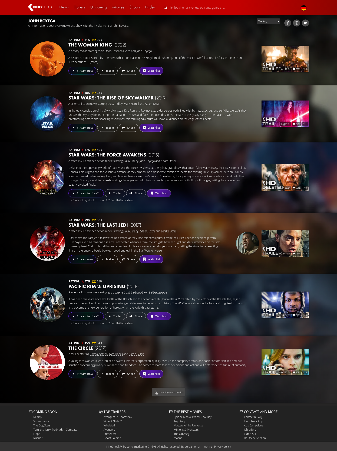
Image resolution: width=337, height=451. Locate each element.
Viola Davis (104, 51)
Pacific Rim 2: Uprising (103, 286)
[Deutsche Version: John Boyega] (303, 7)
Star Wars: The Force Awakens (113, 155)
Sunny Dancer (42, 421)
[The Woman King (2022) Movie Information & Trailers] (47, 58)
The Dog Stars (41, 425)
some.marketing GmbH (141, 447)
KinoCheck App (253, 421)
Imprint (207, 447)
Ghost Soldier (112, 438)
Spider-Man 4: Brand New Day (193, 417)
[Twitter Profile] (305, 22)
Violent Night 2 (113, 421)
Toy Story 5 (180, 421)
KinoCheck (113, 447)
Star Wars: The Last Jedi (104, 225)
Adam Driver (153, 104)
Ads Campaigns (253, 425)
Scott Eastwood (133, 292)
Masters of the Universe (188, 425)
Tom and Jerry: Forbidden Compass (55, 429)
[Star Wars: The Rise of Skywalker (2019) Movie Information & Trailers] (47, 113)
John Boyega (144, 51)
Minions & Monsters (186, 429)
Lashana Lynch (121, 51)
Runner (37, 438)
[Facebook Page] (287, 22)
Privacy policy (222, 447)
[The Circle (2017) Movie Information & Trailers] (47, 362)
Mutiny (37, 417)
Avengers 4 (110, 429)
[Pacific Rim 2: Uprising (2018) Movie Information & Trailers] (47, 304)
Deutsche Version (255, 438)
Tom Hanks (116, 354)
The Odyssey (181, 434)
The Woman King (97, 45)
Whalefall (109, 425)
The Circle (87, 348)
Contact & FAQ (253, 417)
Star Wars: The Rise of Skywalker (117, 98)
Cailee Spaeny (158, 292)
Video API (250, 434)
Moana (178, 438)
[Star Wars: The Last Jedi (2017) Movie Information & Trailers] (47, 243)
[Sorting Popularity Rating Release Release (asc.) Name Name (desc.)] (268, 21)
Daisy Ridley (115, 104)
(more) (94, 62)
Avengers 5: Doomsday (118, 417)
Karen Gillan (136, 354)
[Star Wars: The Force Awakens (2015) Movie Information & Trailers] (47, 177)
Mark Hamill (131, 104)
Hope (36, 434)
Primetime (110, 434)
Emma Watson (99, 354)
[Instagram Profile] (296, 22)
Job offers (250, 429)
